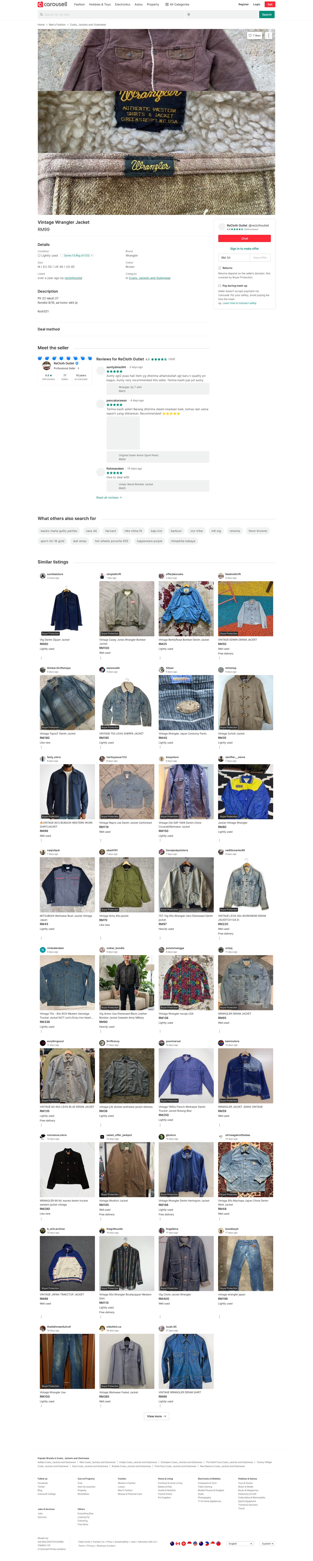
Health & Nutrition (167, 1490)
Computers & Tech (207, 1483)
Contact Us (98, 1541)
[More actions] (268, 35)
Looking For (84, 1517)
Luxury (121, 1486)
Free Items (83, 1524)
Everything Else (85, 1513)
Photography (204, 1497)
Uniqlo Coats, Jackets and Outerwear (138, 1462)
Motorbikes (83, 1494)
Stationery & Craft (247, 1494)
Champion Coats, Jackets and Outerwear (181, 1462)
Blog (40, 1490)
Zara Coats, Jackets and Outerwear (90, 1466)
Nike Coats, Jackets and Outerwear (98, 1462)
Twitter (41, 1486)
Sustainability (121, 1541)
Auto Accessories (86, 1486)
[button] (70, 368)
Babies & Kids (165, 1486)
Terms (81, 1545)
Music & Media (245, 1486)
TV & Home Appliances (209, 1501)
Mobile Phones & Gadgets (211, 1490)
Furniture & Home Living (170, 1483)
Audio (201, 1494)
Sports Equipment (247, 1501)
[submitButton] (267, 14)
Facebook (43, 1483)
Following (82, 1520)
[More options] (41, 658)
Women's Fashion (126, 1483)
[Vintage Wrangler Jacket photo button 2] (156, 122)
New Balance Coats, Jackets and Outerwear (222, 1466)
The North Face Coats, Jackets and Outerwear (229, 1462)
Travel (241, 1508)
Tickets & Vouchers (248, 1504)
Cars (80, 1483)
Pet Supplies (164, 1497)
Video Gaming (205, 1486)
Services (42, 1517)
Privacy (91, 1545)
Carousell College (47, 1494)
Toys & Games (245, 1483)
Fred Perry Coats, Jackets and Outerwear (175, 1466)
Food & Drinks (165, 1494)
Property (82, 1490)
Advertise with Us (147, 1541)
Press (109, 1541)
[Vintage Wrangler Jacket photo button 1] (156, 60)
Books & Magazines (248, 1490)
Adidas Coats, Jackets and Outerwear (57, 1462)
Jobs (40, 1513)
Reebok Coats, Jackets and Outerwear (131, 1466)
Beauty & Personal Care (130, 1494)
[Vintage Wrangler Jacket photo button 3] (156, 184)
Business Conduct (106, 1545)
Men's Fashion (125, 1490)
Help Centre (84, 1541)
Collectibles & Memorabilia (251, 1497)
